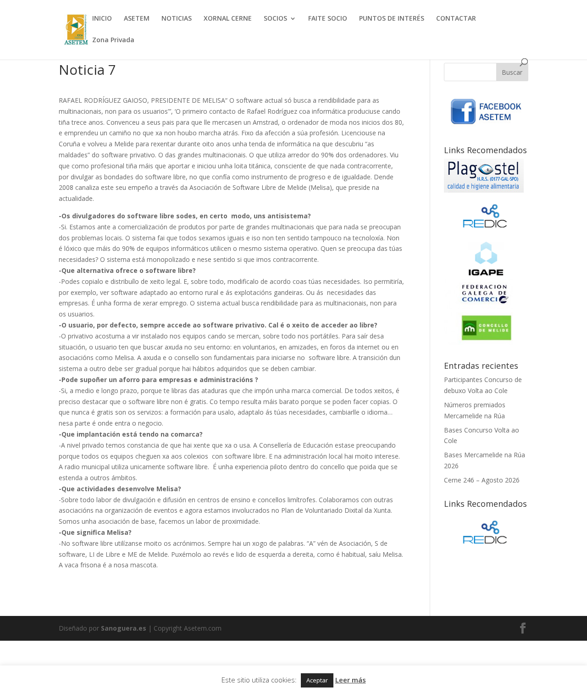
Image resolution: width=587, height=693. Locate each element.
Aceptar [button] (317, 680)
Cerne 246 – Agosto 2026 (482, 480)
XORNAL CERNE (228, 18)
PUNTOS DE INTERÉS (391, 18)
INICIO (102, 18)
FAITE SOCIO (327, 18)
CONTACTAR (456, 18)
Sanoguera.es (123, 628)
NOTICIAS (176, 18)
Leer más (350, 679)
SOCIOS (275, 18)
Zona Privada (113, 40)
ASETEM (137, 18)
